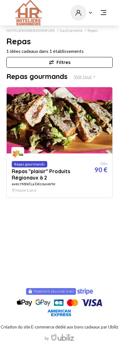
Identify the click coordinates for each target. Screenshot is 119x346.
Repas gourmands (37, 76)
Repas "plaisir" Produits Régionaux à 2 (41, 174)
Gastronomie (71, 30)
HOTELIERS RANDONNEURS (30, 30)
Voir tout (83, 76)
